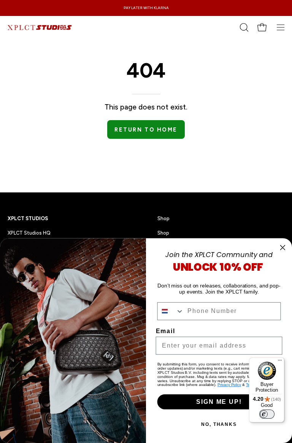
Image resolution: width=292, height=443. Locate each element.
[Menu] (279, 362)
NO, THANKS (219, 424)
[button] (243, 27)
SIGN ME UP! (218, 402)
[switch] (267, 414)
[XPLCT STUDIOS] (40, 27)
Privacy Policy (229, 385)
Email (165, 331)
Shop (163, 218)
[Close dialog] (283, 247)
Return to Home (145, 129)
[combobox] (171, 311)
